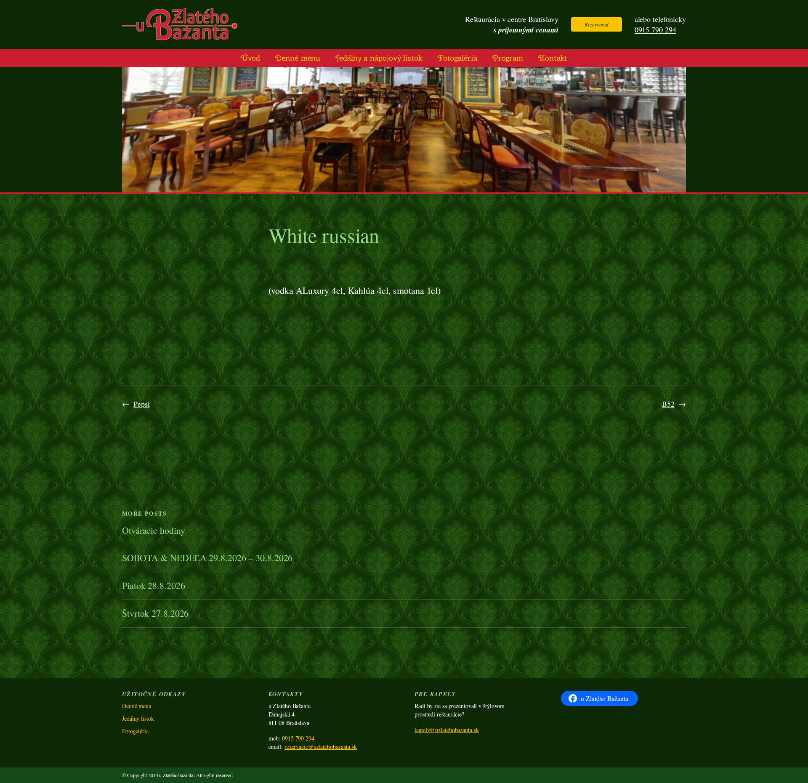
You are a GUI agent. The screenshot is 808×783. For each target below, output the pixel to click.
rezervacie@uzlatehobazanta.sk (320, 747)
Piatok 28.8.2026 (153, 586)
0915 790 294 (655, 29)
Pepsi (141, 404)
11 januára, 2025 (666, 530)
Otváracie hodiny (153, 530)
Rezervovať (597, 24)
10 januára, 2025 (666, 558)
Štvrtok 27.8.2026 (155, 613)
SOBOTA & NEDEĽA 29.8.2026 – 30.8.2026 (207, 558)
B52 (668, 404)
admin (301, 250)
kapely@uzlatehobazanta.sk (447, 730)
